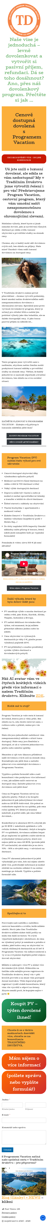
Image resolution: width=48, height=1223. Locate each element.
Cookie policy (8, 1216)
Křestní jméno (8, 1109)
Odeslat (7, 1149)
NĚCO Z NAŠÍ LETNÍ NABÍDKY (24, 442)
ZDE (39, 695)
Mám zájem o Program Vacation (24, 588)
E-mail (6, 1115)
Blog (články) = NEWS (21, 1197)
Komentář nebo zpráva (14, 1127)
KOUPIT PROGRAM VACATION (24, 435)
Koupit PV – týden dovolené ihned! (24, 1010)
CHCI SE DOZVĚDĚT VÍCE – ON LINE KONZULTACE (24, 158)
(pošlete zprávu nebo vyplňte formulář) (24, 1082)
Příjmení (29, 1109)
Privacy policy (9, 1212)
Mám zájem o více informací (24, 1061)
